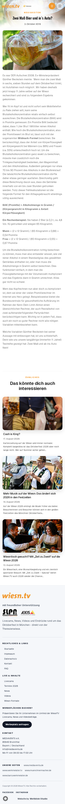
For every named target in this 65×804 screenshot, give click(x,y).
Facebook (8, 792)
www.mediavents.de (33, 765)
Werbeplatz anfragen (17, 724)
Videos (7, 696)
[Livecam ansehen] (52, 6)
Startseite (9, 649)
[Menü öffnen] (60, 6)
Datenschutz (10, 659)
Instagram (22, 792)
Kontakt (8, 663)
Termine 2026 (11, 686)
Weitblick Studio (38, 799)
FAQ (6, 668)
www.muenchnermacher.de (38, 770)
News (7, 691)
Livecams (9, 681)
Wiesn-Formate (11, 701)
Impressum (9, 654)
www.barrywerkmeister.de (15, 775)
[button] (5, 798)
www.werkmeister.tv (12, 770)
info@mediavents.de (12, 749)
